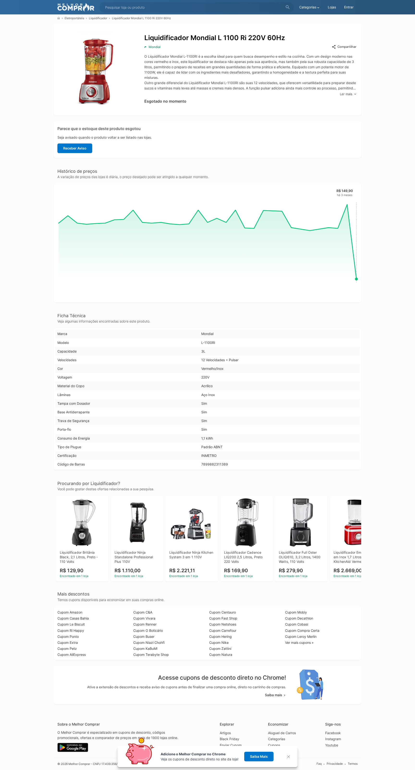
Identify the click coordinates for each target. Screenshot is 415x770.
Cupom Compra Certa (302, 630)
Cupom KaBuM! (145, 648)
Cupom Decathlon (299, 618)
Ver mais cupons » (299, 642)
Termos (353, 763)
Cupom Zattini (220, 648)
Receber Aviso (74, 148)
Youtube (331, 745)
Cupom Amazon (69, 612)
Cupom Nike (219, 642)
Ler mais (346, 94)
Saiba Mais (259, 756)
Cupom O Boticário (148, 630)
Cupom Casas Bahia (73, 618)
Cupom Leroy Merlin (301, 636)
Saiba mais (273, 695)
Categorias (276, 739)
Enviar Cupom (231, 745)
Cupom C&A (142, 612)
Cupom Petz (67, 648)
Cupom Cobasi (296, 624)
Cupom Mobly (296, 612)
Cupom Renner (145, 624)
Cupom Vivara (144, 618)
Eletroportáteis (74, 18)
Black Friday (229, 739)
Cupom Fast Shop (223, 618)
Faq (319, 763)
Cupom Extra (67, 642)
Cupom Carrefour (222, 630)
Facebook (333, 733)
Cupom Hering (220, 636)
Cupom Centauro (222, 612)
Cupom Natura (220, 654)
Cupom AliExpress (71, 654)
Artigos (225, 733)
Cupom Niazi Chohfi (149, 642)
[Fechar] (290, 757)
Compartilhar (346, 47)
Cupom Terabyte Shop (151, 654)
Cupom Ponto (68, 636)
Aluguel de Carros (282, 733)
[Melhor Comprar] (77, 7)
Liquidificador (98, 18)
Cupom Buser (143, 636)
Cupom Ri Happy (70, 630)
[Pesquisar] (287, 7)
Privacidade (335, 763)
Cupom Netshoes (222, 624)
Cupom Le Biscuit (71, 624)
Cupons (274, 745)
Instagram (333, 739)
